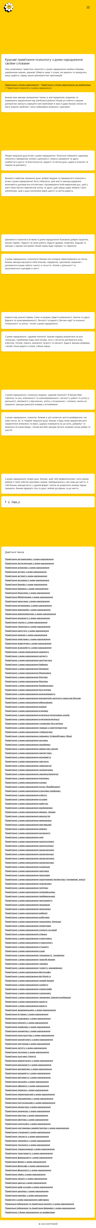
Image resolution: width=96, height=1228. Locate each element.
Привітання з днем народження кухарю (26, 799)
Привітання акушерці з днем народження (27, 580)
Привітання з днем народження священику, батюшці (33, 921)
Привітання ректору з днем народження (26, 1115)
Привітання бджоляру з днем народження (27, 593)
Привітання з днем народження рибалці (26, 913)
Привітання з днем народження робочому (27, 917)
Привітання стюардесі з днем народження (27, 1132)
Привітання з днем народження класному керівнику (33, 791)
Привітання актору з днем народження (26, 572)
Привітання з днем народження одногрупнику (29, 841)
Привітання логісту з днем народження (26, 1048)
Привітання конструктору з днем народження (29, 1035)
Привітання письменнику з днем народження (29, 1098)
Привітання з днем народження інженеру (27, 778)
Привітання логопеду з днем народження (27, 1052)
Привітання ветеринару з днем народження (28, 605)
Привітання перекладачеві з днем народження (30, 1094)
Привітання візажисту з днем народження (27, 618)
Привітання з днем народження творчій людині (30, 959)
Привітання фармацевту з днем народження (28, 1157)
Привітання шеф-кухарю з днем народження (29, 1187)
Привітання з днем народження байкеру (26, 664)
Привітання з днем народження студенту (27, 947)
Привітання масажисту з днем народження (28, 1065)
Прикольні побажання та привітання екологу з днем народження (39, 1204)
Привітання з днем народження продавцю (27, 905)
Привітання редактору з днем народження (28, 1107)
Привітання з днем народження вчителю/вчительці (32, 719)
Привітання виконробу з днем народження (27, 610)
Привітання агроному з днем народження (27, 567)
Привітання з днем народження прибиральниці (30, 896)
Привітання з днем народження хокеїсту (26, 985)
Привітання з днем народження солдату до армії (31, 930)
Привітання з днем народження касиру (26, 782)
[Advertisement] (48, 33)
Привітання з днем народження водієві (25, 706)
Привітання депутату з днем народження (27, 631)
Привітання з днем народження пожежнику (28, 883)
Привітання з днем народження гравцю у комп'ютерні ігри (36, 728)
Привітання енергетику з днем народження (28, 643)
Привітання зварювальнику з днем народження (30, 1010)
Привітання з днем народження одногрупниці (29, 846)
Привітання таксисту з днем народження (27, 1136)
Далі (16, 501)
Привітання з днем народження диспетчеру (28, 753)
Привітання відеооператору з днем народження (30, 614)
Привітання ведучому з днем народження (27, 601)
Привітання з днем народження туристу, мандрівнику (33, 968)
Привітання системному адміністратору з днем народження (37, 1128)
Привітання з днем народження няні (24, 837)
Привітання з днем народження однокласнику (29, 850)
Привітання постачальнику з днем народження (30, 1103)
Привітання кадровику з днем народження (28, 1018)
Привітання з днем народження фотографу (28, 972)
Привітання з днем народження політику (26, 888)
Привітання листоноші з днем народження (27, 1044)
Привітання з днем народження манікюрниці (28, 808)
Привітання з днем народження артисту (26, 656)
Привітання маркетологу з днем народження (29, 1060)
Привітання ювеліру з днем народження (26, 1195)
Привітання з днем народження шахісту (26, 1001)
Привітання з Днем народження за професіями (30, 1212)
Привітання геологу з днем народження (26, 622)
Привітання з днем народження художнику (28, 993)
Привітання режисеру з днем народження (27, 1111)
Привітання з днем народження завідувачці (28, 765)
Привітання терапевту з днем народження (27, 1141)
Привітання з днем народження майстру (26, 803)
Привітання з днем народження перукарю (27, 875)
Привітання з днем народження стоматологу (29, 942)
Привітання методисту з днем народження (28, 1077)
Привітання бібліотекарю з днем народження (29, 597)
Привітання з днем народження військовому (28, 702)
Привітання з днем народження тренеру (26, 964)
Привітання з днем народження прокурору (28, 909)
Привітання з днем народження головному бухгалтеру (34, 723)
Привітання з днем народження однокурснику (29, 858)
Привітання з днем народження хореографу (28, 989)
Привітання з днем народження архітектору (28, 660)
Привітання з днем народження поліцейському (30, 892)
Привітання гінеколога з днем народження (27, 626)
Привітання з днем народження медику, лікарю (30, 812)
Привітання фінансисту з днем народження (28, 1170)
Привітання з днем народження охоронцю (27, 867)
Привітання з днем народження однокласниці (29, 854)
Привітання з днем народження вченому (26, 711)
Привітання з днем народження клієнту (26, 795)
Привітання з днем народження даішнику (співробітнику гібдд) (38, 736)
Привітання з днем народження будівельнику (29, 685)
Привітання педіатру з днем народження (26, 1090)
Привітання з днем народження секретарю (28, 926)
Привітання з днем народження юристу (26, 1006)
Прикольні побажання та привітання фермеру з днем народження (40, 1208)
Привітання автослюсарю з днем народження (29, 563)
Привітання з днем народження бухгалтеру (28, 690)
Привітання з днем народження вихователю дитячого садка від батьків (43, 698)
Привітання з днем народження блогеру (26, 677)
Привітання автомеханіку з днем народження (29, 559)
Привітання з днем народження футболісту (28, 976)
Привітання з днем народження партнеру (27, 871)
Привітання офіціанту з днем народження (27, 1086)
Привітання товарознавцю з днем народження (30, 1149)
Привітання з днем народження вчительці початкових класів (37, 715)
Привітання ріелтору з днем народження (26, 1119)
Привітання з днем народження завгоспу (27, 761)
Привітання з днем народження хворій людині (29, 980)
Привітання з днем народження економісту (28, 757)
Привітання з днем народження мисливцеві (28, 824)
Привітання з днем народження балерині (26, 669)
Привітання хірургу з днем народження (26, 1178)
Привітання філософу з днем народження (27, 1166)
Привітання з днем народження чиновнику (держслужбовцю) (38, 997)
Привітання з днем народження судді (25, 951)
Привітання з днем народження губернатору (29, 732)
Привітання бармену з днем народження (26, 588)
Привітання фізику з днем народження (25, 1162)
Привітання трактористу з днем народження (29, 1153)
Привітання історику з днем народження (26, 1014)
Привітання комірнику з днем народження (27, 1027)
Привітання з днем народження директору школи (31, 749)
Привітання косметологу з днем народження (29, 1039)
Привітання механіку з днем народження (27, 1082)
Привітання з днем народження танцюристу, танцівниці (34, 955)
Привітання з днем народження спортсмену (28, 938)
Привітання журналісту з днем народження (28, 647)
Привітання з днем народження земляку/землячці (31, 774)
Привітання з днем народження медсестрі (27, 816)
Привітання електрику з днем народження (27, 639)
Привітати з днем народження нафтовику (27, 1200)
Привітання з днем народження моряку (26, 829)
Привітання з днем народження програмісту (28, 900)
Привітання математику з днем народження (28, 1069)
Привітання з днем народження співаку (26, 934)
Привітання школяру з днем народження (26, 1191)
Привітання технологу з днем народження (27, 1145)
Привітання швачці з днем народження (25, 1183)
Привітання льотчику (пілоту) (20, 1056)
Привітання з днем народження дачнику (26, 740)
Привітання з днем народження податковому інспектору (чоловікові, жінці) (45, 879)
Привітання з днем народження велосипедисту (30, 694)
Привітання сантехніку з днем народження (28, 1124)
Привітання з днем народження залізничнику (29, 770)
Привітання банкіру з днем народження (26, 584)
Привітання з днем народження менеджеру (28, 820)
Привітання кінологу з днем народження (26, 1023)
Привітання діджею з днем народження (26, 635)
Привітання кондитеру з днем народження (27, 1031)
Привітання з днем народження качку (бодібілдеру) (32, 787)
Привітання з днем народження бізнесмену (28, 673)
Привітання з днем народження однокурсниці (29, 862)
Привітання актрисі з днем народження (26, 576)
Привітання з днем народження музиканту (27, 833)
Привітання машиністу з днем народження (27, 1073)
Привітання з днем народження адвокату (27, 652)
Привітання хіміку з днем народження (25, 1174)
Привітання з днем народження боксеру (26, 681)
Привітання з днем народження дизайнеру (27, 744)
